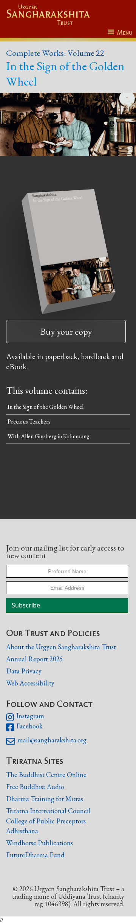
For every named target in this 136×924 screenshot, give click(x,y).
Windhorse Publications (39, 842)
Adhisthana (22, 830)
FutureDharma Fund (35, 855)
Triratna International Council (48, 810)
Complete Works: (36, 52)
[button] (120, 33)
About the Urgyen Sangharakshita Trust (61, 647)
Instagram (25, 717)
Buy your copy (66, 331)
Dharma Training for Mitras (44, 798)
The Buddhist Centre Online (46, 774)
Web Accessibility (30, 683)
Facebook (24, 727)
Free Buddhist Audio (35, 786)
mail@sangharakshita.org (46, 741)
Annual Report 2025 (34, 659)
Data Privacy (24, 671)
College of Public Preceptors (46, 821)
